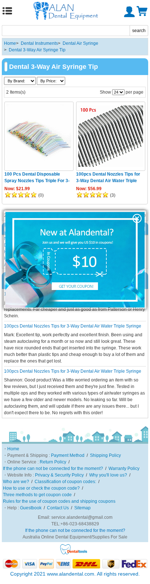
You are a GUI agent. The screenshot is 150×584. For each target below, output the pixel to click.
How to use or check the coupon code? (41, 488)
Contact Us (58, 507)
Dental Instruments (39, 43)
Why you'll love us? (108, 475)
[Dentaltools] (73, 553)
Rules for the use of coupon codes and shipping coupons (59, 501)
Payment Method (67, 455)
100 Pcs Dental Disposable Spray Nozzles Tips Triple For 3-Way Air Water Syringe (37, 181)
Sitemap (82, 507)
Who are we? (16, 481)
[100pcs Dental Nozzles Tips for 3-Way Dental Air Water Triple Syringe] (110, 136)
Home (10, 43)
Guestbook (31, 507)
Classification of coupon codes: (65, 481)
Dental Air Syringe (80, 43)
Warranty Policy (123, 468)
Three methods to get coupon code (37, 494)
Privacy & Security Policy (59, 475)
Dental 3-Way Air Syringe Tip (37, 49)
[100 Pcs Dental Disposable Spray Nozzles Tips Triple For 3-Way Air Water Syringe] (39, 136)
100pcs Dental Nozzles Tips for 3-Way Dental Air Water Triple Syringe (108, 181)
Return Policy (53, 462)
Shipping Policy (105, 455)
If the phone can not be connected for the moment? (53, 468)
